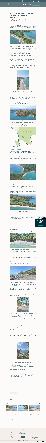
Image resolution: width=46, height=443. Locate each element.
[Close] (45, 441)
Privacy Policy (28, 441)
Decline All (39, 441)
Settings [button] (36, 441)
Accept (43, 441)
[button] (45, 216)
